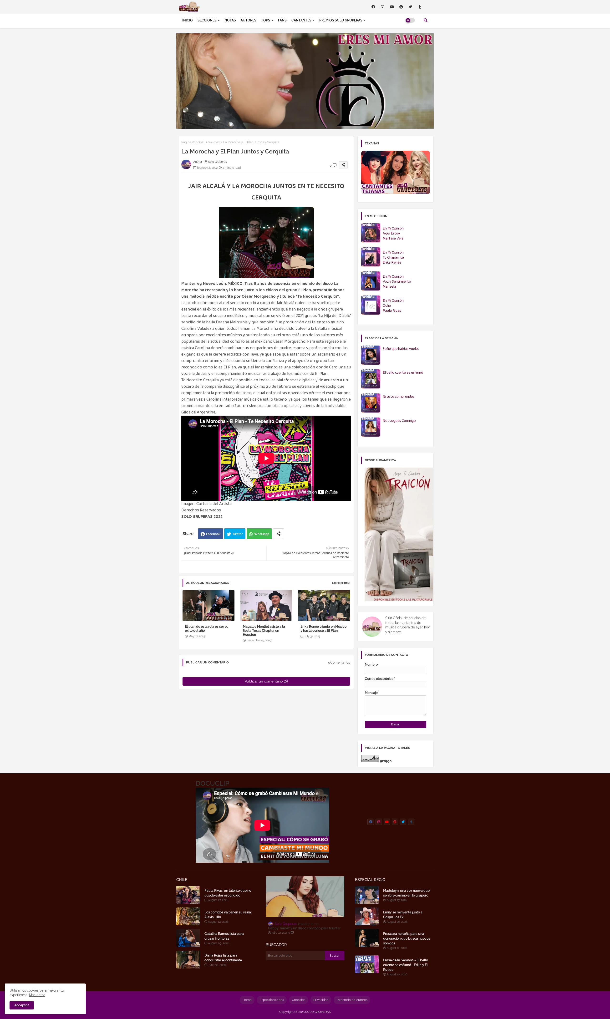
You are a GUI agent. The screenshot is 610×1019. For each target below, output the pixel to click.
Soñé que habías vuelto (401, 349)
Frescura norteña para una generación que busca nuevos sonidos (406, 938)
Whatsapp (261, 534)
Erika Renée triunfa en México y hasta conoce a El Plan (323, 628)
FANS (282, 20)
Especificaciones (272, 1000)
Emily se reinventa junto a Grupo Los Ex (402, 914)
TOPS (265, 20)
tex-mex (214, 142)
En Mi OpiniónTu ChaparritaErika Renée (393, 257)
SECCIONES (207, 20)
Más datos (37, 995)
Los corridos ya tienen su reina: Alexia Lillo (228, 914)
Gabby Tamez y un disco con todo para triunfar (304, 928)
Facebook (213, 534)
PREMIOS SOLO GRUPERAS (340, 20)
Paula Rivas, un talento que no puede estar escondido (227, 893)
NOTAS (230, 20)
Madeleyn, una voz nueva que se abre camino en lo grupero (406, 893)
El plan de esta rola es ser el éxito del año (206, 628)
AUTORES (248, 20)
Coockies (298, 1000)
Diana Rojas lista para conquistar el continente (223, 957)
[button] (425, 20)
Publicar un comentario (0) (266, 681)
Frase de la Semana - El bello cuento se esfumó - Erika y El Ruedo (405, 965)
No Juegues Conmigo (399, 420)
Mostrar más (341, 583)
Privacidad (320, 1000)
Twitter (237, 534)
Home (247, 1000)
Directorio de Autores (351, 1000)
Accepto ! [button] (21, 1005)
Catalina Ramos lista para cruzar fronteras (224, 936)
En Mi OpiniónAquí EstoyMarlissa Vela (393, 233)
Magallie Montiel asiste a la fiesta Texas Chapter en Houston (264, 631)
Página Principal (192, 142)
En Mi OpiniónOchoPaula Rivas (393, 305)
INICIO (187, 20)
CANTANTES (301, 20)
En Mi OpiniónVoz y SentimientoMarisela (397, 281)
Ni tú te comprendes (398, 396)
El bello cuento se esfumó (403, 372)
